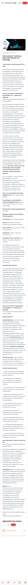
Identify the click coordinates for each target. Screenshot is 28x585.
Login (19, 3)
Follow (13, 524)
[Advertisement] (14, 21)
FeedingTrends (9, 3)
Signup (25, 3)
